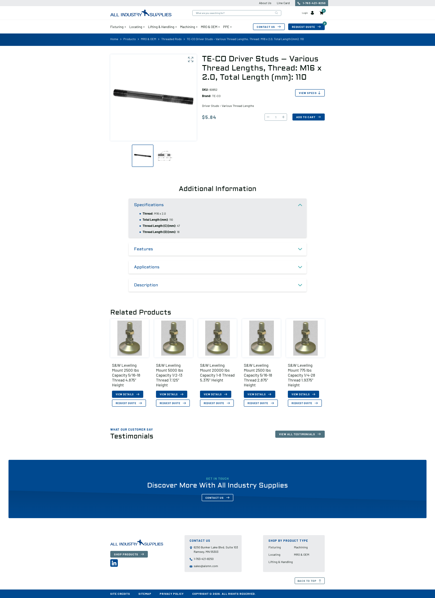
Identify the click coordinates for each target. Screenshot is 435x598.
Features (143, 249)
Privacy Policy (172, 593)
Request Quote (308, 25)
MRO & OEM (209, 27)
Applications (146, 267)
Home (114, 39)
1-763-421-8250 (314, 3)
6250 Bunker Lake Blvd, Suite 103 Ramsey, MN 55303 (216, 549)
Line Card (283, 3)
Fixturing (117, 27)
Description (146, 285)
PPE (226, 27)
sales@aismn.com (206, 566)
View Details (125, 394)
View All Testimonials (297, 434)
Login (305, 12)
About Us (265, 3)
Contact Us (266, 26)
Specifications (149, 204)
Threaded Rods (171, 39)
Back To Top (307, 580)
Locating (135, 27)
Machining (187, 27)
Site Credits (120, 593)
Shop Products (126, 554)
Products (129, 39)
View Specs (308, 92)
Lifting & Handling (161, 27)
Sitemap (144, 593)
